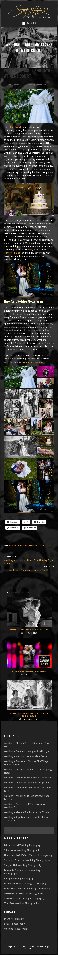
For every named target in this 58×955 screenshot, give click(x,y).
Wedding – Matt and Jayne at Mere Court (25, 756)
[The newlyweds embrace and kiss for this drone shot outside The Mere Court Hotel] (20, 469)
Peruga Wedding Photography (20, 878)
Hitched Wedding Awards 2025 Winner (29, 671)
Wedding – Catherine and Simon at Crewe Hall (28, 777)
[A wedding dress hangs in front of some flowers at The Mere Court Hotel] (20, 377)
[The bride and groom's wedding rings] (45, 371)
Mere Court (15, 126)
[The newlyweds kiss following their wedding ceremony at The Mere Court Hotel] (11, 403)
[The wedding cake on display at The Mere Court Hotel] (45, 441)
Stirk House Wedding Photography (22, 850)
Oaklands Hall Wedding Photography (23, 893)
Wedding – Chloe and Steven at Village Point (27, 782)
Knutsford (30, 546)
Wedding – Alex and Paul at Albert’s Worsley (27, 812)
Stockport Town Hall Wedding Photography (27, 860)
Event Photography (14, 918)
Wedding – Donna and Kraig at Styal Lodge (26, 751)
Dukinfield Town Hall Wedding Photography (27, 888)
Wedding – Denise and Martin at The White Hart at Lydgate (29, 714)
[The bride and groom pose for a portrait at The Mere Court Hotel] (36, 427)
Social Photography (14, 923)
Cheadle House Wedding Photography (24, 898)
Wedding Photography (37, 85)
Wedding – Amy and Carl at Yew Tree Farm (29, 629)
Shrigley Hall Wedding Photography (23, 865)
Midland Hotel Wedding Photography (23, 845)
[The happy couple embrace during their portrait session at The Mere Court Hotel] (48, 427)
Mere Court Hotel (43, 546)
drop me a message (32, 361)
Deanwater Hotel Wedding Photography (25, 883)
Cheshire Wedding (16, 546)
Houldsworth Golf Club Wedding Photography (28, 855)
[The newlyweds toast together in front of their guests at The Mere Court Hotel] (17, 427)
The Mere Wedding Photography (21, 903)
